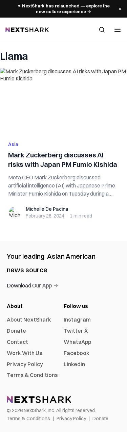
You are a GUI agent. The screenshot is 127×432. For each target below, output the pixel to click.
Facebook (76, 353)
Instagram (77, 319)
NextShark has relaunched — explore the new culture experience (63, 8)
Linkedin (74, 364)
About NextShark (29, 319)
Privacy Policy (25, 364)
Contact (17, 341)
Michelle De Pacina (47, 209)
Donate (16, 330)
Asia (13, 144)
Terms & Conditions (32, 375)
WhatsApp (77, 341)
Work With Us (24, 353)
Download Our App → (32, 285)
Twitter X (76, 330)
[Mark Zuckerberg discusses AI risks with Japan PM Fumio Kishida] (63, 100)
